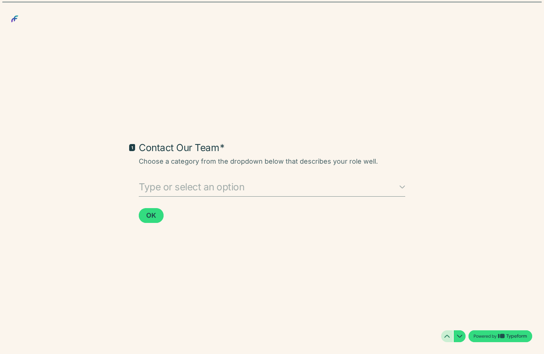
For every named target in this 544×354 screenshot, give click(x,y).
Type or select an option (191, 187)
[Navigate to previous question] (447, 336)
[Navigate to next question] (460, 336)
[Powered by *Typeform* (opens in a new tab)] (500, 336)
